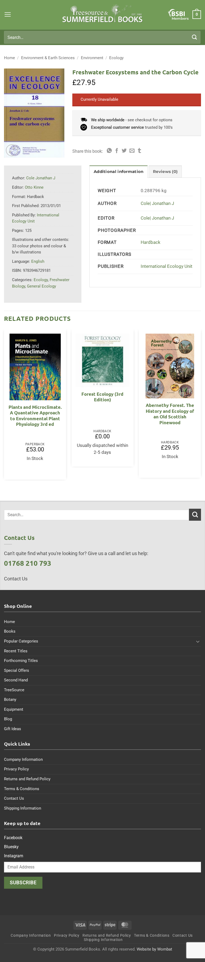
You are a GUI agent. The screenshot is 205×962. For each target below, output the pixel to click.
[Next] (201, 406)
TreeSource (14, 690)
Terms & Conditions (21, 788)
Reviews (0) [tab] (165, 171)
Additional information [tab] (118, 171)
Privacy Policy (16, 769)
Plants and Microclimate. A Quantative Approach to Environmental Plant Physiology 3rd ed (35, 415)
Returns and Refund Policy (27, 779)
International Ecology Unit (166, 266)
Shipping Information (22, 808)
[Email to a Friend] (132, 151)
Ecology (116, 57)
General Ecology (41, 286)
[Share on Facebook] (116, 151)
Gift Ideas (12, 728)
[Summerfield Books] (102, 13)
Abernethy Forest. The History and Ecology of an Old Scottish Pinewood (170, 413)
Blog (8, 719)
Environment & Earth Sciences (48, 57)
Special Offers (16, 670)
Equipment (13, 709)
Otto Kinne (34, 187)
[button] (7, 14)
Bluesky (11, 846)
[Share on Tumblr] (139, 151)
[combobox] (102, 37)
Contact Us (14, 798)
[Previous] (4, 406)
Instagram (13, 855)
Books (9, 631)
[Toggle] (198, 641)
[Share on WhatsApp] (109, 151)
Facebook (13, 837)
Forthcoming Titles (21, 660)
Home (9, 57)
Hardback (150, 242)
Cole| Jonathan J (157, 203)
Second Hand (16, 680)
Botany (10, 699)
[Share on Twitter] (124, 151)
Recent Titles (15, 651)
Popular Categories (21, 641)
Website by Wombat (154, 949)
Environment (92, 57)
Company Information (23, 759)
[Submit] (194, 37)
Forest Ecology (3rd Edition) (102, 397)
